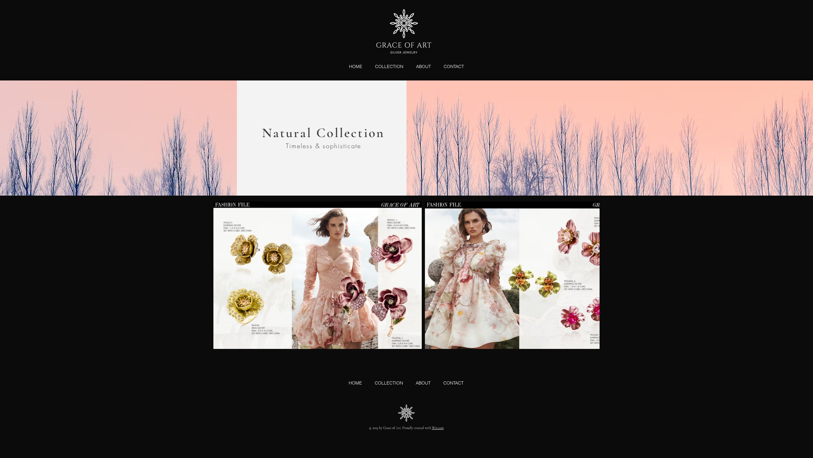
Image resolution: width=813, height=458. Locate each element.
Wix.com (438, 428)
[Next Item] (588, 275)
